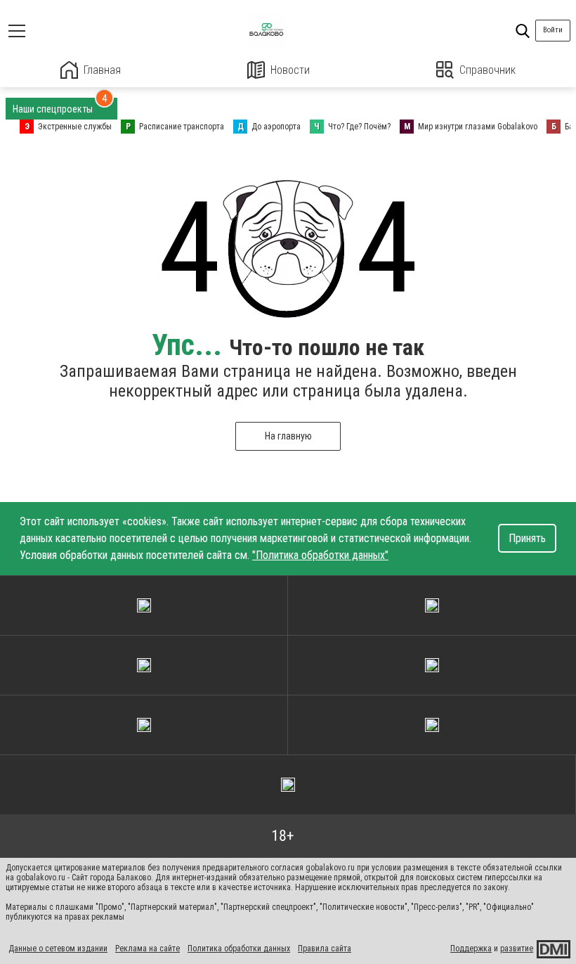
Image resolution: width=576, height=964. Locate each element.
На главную (288, 436)
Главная (102, 70)
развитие (516, 948)
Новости (290, 70)
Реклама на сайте (147, 948)
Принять (527, 538)
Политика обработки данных (239, 948)
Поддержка (471, 948)
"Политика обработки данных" (320, 555)
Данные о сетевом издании (57, 948)
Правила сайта (324, 948)
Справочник (487, 70)
